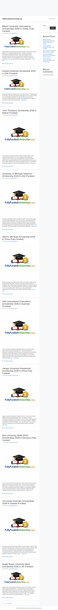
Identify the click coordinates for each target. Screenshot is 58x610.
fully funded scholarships (8, 63)
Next (10, 603)
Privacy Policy (52, 18)
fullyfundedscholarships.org (12, 19)
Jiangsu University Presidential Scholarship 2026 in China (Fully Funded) (17, 370)
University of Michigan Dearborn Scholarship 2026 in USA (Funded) (18, 174)
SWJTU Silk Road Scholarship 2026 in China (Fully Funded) (18, 238)
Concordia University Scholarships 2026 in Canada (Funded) (18, 502)
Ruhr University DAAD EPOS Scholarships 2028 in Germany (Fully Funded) (19, 437)
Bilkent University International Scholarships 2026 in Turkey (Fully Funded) (18, 28)
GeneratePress (39, 608)
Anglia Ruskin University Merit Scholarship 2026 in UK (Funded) (17, 565)
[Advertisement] (29, 8)
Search (44, 25)
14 (7, 603)
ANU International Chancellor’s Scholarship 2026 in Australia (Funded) (16, 303)
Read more (24, 99)
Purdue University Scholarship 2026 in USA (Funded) (48, 47)
